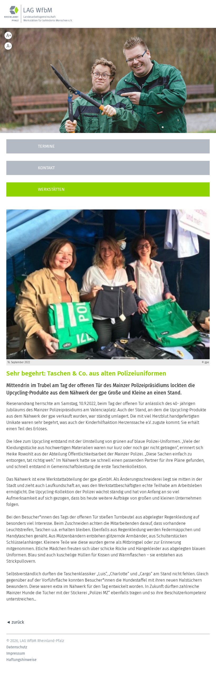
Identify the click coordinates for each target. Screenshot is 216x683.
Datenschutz (16, 647)
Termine (46, 146)
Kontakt (46, 167)
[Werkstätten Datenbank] (108, 189)
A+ (8, 35)
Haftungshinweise (21, 660)
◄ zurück (15, 622)
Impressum (15, 653)
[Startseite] (38, 16)
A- (9, 46)
